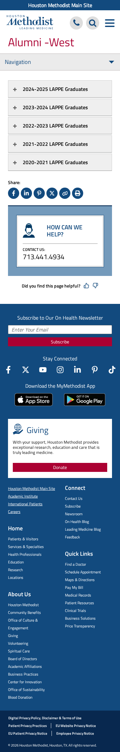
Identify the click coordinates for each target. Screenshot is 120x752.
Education (16, 562)
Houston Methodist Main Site (60, 5)
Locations (15, 577)
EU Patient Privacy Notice (27, 733)
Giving (13, 636)
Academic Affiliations (25, 666)
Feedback (72, 537)
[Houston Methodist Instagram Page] (60, 370)
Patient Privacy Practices (27, 725)
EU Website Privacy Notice (76, 725)
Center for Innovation (25, 682)
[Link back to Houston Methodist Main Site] (29, 23)
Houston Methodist (23, 605)
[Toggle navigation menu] (109, 23)
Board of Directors (22, 659)
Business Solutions (80, 618)
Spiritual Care (19, 651)
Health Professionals (25, 554)
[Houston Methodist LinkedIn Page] (77, 370)
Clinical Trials (75, 610)
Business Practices (23, 674)
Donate (60, 467)
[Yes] (86, 285)
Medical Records (78, 595)
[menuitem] (60, 5)
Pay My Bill (74, 587)
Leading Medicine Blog (83, 529)
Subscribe (60, 341)
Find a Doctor (75, 564)
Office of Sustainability (26, 689)
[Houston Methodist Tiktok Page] (112, 370)
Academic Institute (23, 496)
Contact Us (74, 498)
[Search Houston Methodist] (92, 23)
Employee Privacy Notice (75, 733)
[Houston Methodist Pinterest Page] (95, 370)
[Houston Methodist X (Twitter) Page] (25, 370)
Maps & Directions (80, 580)
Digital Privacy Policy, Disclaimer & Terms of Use (45, 718)
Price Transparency (80, 626)
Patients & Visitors (23, 539)
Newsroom (74, 514)
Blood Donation (20, 697)
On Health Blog (77, 521)
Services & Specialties (26, 547)
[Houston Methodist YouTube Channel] (43, 370)
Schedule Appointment (83, 572)
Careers (14, 512)
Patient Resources (79, 603)
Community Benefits (24, 612)
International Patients (25, 504)
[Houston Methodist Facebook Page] (8, 370)
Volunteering (18, 643)
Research (15, 570)
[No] (95, 285)
